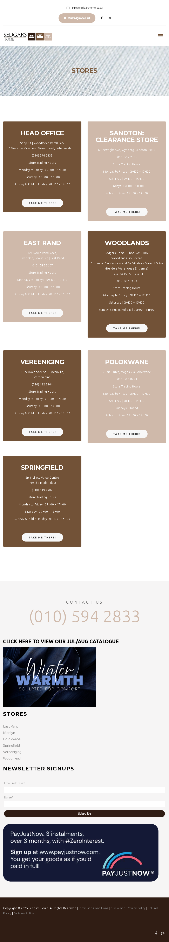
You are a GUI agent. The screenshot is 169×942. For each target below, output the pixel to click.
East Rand (11, 726)
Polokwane (12, 739)
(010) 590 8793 (126, 379)
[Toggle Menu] (160, 35)
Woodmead (12, 758)
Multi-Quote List (78, 18)
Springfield (11, 745)
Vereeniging (12, 752)
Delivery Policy (24, 913)
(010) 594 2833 (42, 155)
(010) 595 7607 (42, 265)
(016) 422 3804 (42, 384)
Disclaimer (117, 908)
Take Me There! (42, 202)
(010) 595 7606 (126, 281)
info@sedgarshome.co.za (87, 7)
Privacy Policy (136, 908)
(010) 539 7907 (42, 490)
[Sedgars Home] (28, 36)
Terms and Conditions (93, 908)
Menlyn (9, 733)
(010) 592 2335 (126, 157)
